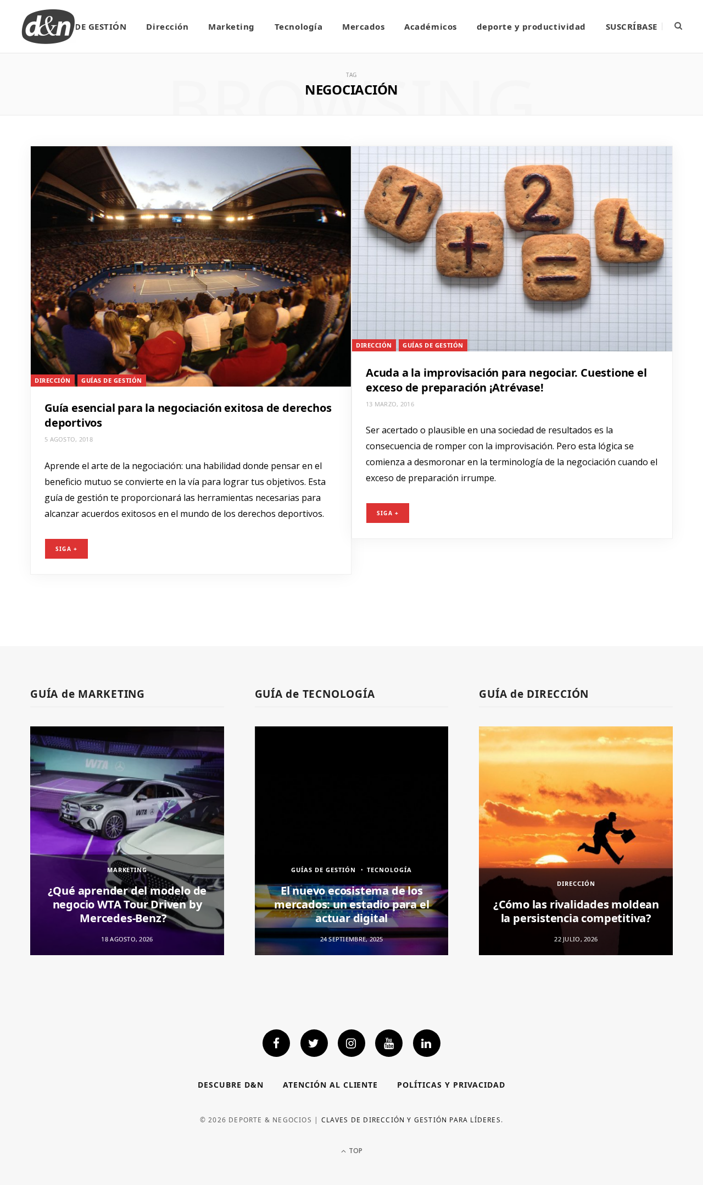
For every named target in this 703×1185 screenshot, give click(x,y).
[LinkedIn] (426, 1043)
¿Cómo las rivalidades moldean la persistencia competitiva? (576, 911)
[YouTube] (389, 1043)
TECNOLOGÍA (389, 870)
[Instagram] (351, 1043)
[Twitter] (314, 1043)
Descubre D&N (231, 1084)
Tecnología (298, 26)
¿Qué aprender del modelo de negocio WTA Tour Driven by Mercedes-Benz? (127, 904)
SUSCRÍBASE (631, 26)
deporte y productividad (531, 26)
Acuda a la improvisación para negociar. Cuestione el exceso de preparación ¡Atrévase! (506, 380)
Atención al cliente (330, 1084)
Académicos (430, 26)
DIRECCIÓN (53, 380)
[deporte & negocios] (48, 26)
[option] (127, 840)
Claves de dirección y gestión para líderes (411, 1120)
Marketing (231, 26)
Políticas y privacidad (451, 1084)
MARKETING (127, 870)
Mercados (363, 26)
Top (354, 1150)
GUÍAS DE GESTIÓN (86, 26)
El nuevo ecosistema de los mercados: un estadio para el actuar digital (351, 904)
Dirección (167, 26)
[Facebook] (276, 1043)
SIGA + (66, 549)
